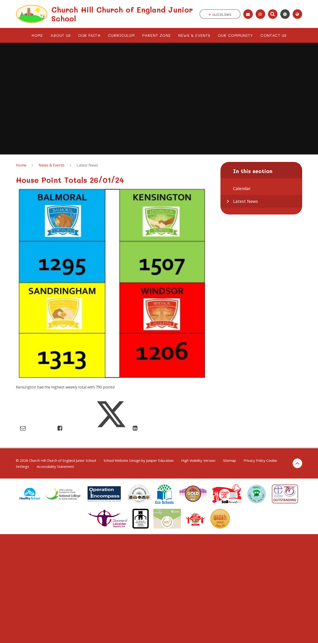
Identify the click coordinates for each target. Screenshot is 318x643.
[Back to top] (297, 463)
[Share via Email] (23, 428)
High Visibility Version (198, 460)
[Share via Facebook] (60, 428)
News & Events (51, 165)
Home (21, 165)
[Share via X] (111, 428)
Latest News (87, 165)
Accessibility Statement (55, 466)
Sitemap (229, 460)
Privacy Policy (254, 460)
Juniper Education (160, 460)
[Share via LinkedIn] (135, 428)
